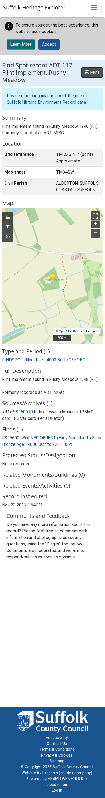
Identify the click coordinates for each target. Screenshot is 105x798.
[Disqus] (52, 637)
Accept (49, 44)
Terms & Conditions (57, 749)
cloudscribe (57, 784)
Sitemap (57, 761)
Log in (57, 790)
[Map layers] (7, 218)
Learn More (21, 44)
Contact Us (57, 743)
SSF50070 (23, 411)
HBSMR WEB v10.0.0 (66, 778)
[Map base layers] (7, 227)
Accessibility (57, 737)
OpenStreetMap (69, 331)
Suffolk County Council (72, 767)
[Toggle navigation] (94, 7)
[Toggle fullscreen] (95, 215)
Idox (69, 773)
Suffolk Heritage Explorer (34, 7)
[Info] (7, 237)
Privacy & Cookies (57, 755)
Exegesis (50, 773)
